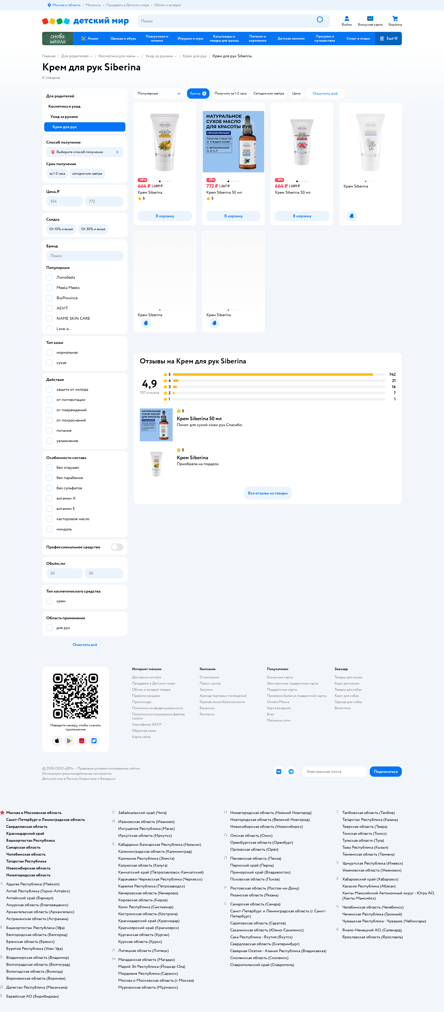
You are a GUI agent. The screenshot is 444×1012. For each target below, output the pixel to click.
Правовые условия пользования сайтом (108, 768)
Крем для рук (195, 56)
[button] (388, 38)
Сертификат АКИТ (147, 724)
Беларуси (107, 778)
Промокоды (141, 702)
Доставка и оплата (146, 677)
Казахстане (88, 778)
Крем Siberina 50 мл (199, 418)
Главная (48, 56)
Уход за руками (159, 56)
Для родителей (75, 56)
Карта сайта (141, 737)
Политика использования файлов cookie (158, 716)
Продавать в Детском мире (153, 683)
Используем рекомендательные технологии (77, 773)
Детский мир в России (60, 778)
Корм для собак (347, 696)
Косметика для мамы (116, 56)
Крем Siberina (192, 457)
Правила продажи (146, 696)
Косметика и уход (64, 106)
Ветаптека (342, 708)
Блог (270, 714)
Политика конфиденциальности (157, 708)
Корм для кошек (347, 683)
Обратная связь (144, 730)
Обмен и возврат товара (151, 689)
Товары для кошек (349, 677)
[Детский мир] (85, 21)
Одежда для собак (348, 702)
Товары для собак (348, 689)
